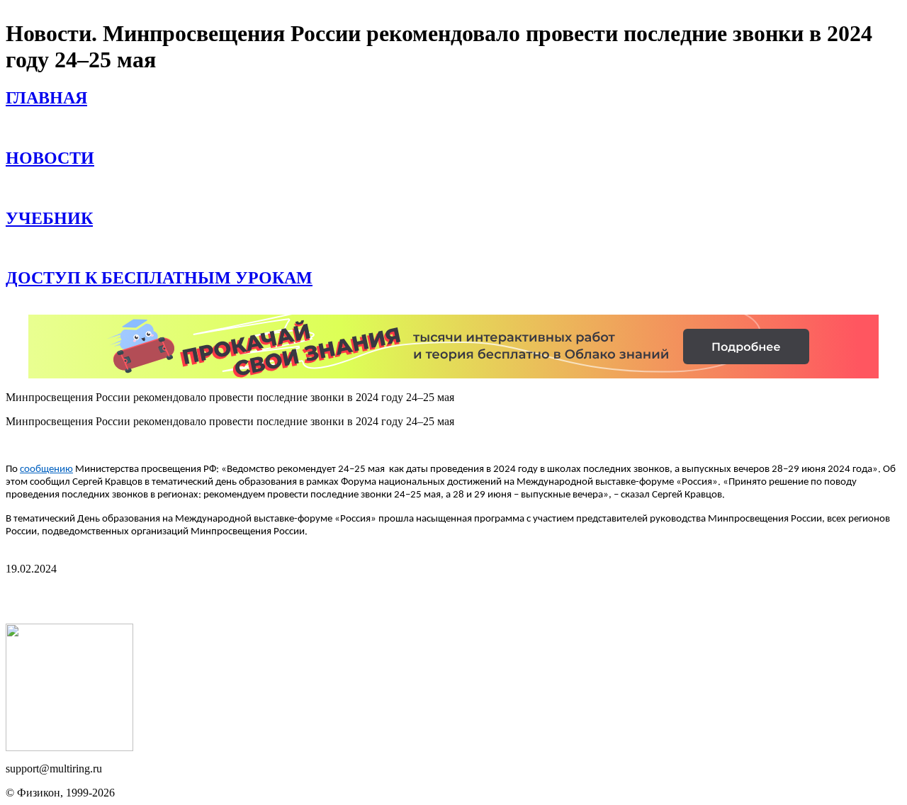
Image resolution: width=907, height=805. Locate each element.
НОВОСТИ (50, 158)
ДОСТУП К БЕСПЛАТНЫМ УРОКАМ (159, 278)
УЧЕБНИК (49, 218)
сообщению (46, 469)
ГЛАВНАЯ (46, 98)
